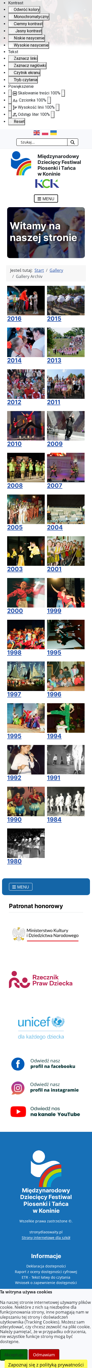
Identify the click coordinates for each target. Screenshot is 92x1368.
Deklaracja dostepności (46, 1266)
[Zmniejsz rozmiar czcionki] (10, 100)
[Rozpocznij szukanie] (72, 142)
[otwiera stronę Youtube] (45, 1111)
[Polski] (46, 132)
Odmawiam (44, 1355)
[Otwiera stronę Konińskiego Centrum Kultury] (46, 183)
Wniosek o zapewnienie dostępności (46, 1282)
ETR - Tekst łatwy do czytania (46, 1277)
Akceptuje (13, 1355)
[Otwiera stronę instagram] (45, 1087)
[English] (37, 132)
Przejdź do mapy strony (4, 133)
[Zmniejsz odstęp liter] (10, 114)
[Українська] (54, 132)
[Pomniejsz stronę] (10, 93)
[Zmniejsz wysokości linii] (10, 107)
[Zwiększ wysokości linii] (57, 107)
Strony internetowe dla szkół (46, 1237)
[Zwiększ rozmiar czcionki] (49, 100)
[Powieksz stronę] (63, 93)
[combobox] (41, 142)
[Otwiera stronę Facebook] (45, 1063)
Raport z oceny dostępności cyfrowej (46, 1271)
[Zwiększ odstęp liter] (52, 114)
